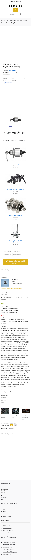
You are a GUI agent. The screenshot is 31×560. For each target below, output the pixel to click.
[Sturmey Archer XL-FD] (15, 223)
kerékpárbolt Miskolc (8, 549)
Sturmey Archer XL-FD (15, 241)
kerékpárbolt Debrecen (9, 544)
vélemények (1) (8, 251)
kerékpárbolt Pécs (7, 554)
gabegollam (15, 279)
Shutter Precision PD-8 (15, 215)
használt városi (7, 532)
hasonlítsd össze (8, 82)
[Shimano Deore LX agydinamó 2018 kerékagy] (4, 132)
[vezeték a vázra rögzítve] (5, 408)
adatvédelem (4, 497)
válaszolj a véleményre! (9, 428)
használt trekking (7, 528)
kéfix (2, 499)
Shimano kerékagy (22, 20)
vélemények (4, 20)
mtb (4, 509)
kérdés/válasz (17, 254)
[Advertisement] (15, 43)
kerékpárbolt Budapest (9, 542)
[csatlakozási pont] (15, 408)
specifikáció (17, 251)
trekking (5, 511)
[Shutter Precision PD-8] (15, 197)
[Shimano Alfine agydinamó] (15, 146)
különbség (15, 165)
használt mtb (6, 525)
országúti (5, 513)
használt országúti (7, 530)
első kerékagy (12, 20)
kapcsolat (5, 495)
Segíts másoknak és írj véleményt (17, 262)
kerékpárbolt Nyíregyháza (10, 552)
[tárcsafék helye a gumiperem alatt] (26, 408)
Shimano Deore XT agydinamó (15, 189)
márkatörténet (7, 254)
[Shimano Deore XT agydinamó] (15, 172)
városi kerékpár (7, 516)
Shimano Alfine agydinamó (15, 164)
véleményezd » (12, 70)
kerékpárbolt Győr (7, 547)
